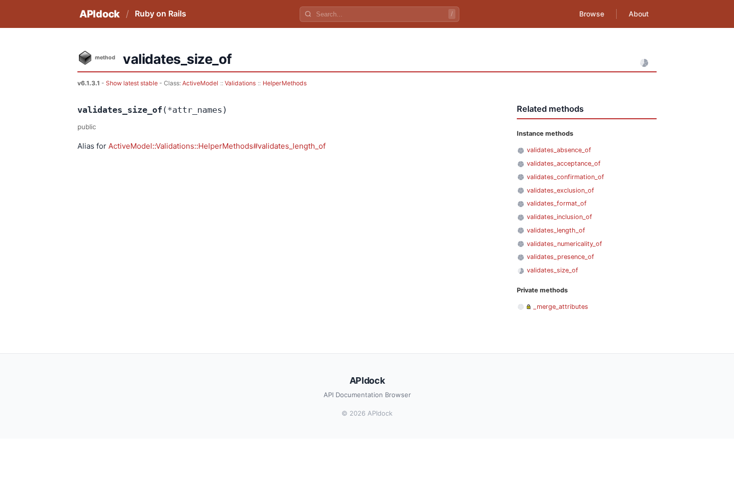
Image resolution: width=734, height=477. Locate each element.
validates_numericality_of (564, 243)
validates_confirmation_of (565, 177)
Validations (240, 83)
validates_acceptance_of (564, 163)
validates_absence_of (559, 150)
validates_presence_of (560, 256)
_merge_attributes (560, 306)
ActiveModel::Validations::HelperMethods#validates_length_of (217, 146)
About (639, 13)
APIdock (99, 14)
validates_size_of (552, 270)
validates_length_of (556, 230)
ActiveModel (200, 83)
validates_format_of (557, 203)
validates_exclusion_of (560, 190)
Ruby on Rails (160, 13)
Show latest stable (132, 83)
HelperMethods (285, 83)
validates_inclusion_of (559, 217)
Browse (591, 13)
